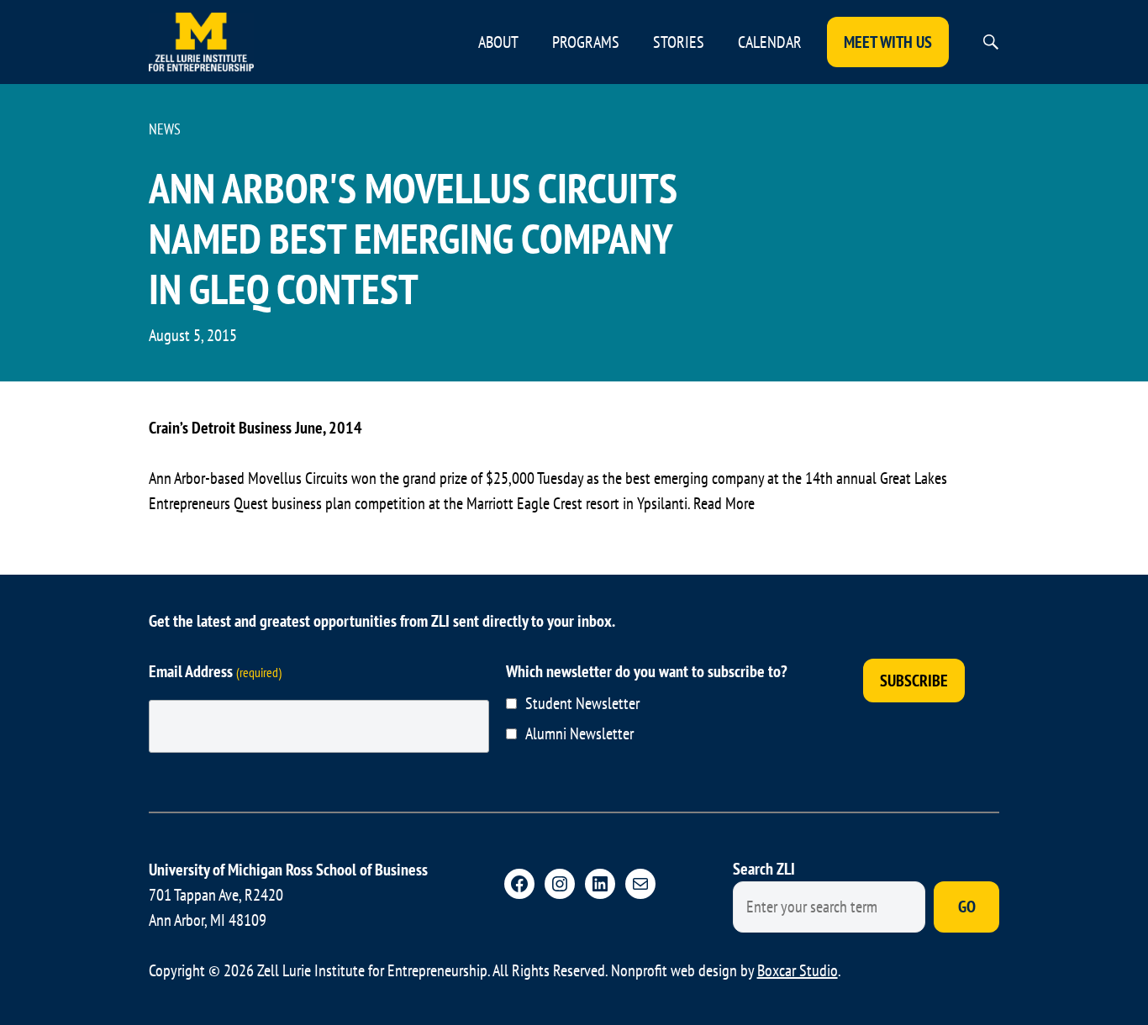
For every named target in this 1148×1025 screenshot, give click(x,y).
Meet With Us (888, 42)
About (498, 42)
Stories (678, 42)
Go (967, 906)
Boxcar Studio (797, 970)
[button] (991, 42)
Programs (585, 42)
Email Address (215, 671)
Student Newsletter (582, 703)
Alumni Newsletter (579, 733)
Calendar (770, 42)
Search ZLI (764, 869)
